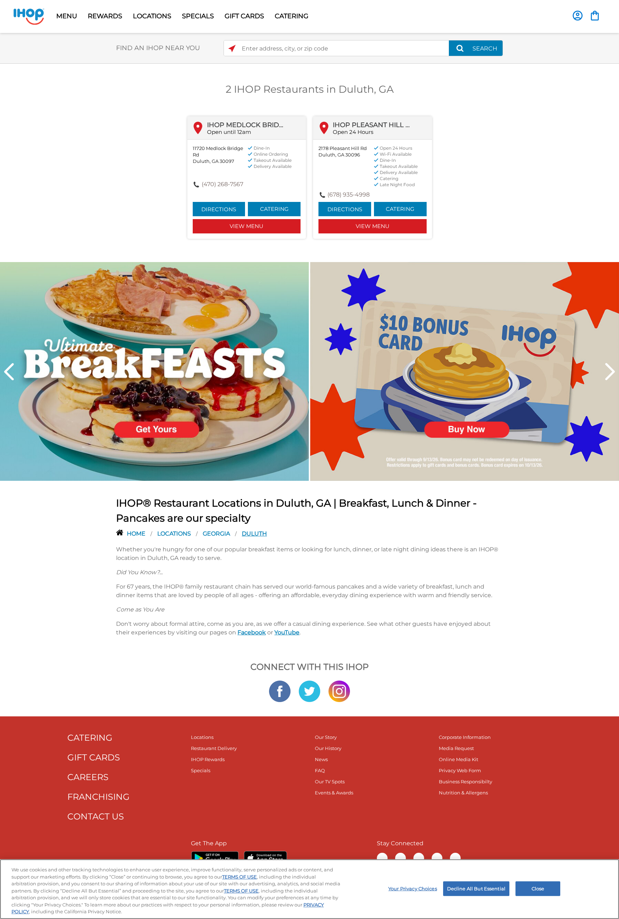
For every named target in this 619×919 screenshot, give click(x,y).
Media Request (456, 748)
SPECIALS (198, 16)
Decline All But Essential (476, 888)
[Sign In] (578, 15)
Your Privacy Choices (412, 888)
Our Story (326, 737)
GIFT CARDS (244, 16)
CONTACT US (95, 816)
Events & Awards (334, 792)
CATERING (291, 16)
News (321, 759)
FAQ (320, 770)
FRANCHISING (98, 797)
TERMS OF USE (239, 877)
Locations (174, 533)
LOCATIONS (152, 16)
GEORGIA (217, 533)
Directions (218, 209)
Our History (328, 748)
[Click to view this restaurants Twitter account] (309, 691)
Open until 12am (229, 132)
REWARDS (105, 16)
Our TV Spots (330, 781)
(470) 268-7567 (222, 184)
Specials (200, 770)
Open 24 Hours (353, 132)
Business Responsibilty (465, 781)
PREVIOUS (9, 371)
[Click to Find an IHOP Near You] (232, 48)
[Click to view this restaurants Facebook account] (280, 691)
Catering (274, 208)
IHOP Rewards (208, 759)
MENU (66, 16)
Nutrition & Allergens (463, 792)
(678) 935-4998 (348, 194)
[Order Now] (595, 15)
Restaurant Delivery (214, 748)
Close (538, 888)
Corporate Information (465, 737)
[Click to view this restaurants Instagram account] (339, 691)
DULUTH (254, 533)
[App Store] (265, 858)
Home (137, 533)
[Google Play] (215, 858)
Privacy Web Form (460, 770)
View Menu (246, 226)
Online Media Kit (458, 759)
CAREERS (88, 777)
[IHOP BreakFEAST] (154, 371)
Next (610, 371)
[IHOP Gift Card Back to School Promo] (464, 371)
